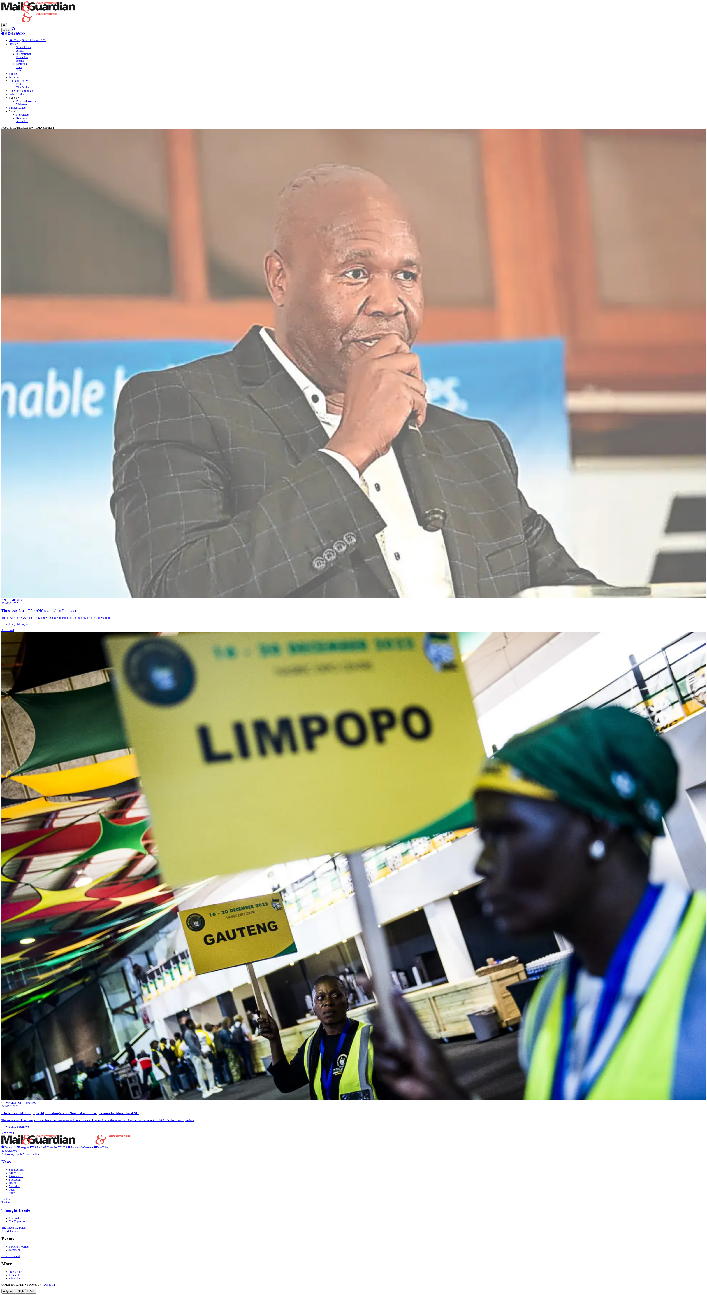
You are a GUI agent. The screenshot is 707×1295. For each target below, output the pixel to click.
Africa (12, 1173)
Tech (12, 1189)
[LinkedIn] (8, 34)
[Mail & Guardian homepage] (353, 12)
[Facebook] (2, 34)
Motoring (14, 1186)
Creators (12, 1150)
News (6, 1161)
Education (15, 1179)
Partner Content (10, 1256)
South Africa (16, 1169)
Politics (5, 1199)
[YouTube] (23, 34)
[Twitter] (17, 34)
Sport (12, 1192)
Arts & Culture (10, 1231)
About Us (14, 1278)
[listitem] (8, 1147)
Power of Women (19, 1246)
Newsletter (15, 1271)
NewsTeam (48, 1284)
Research (14, 1275)
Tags (4, 1150)
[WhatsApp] (20, 34)
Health (13, 1182)
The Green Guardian (13, 1227)
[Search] (13, 30)
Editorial (14, 1218)
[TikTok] (14, 34)
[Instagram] (5, 34)
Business (6, 1202)
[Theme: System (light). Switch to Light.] (6, 30)
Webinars (14, 1250)
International (16, 1176)
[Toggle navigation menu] (4, 25)
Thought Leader (16, 1210)
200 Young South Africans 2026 (20, 1154)
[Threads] (11, 34)
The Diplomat (17, 1221)
